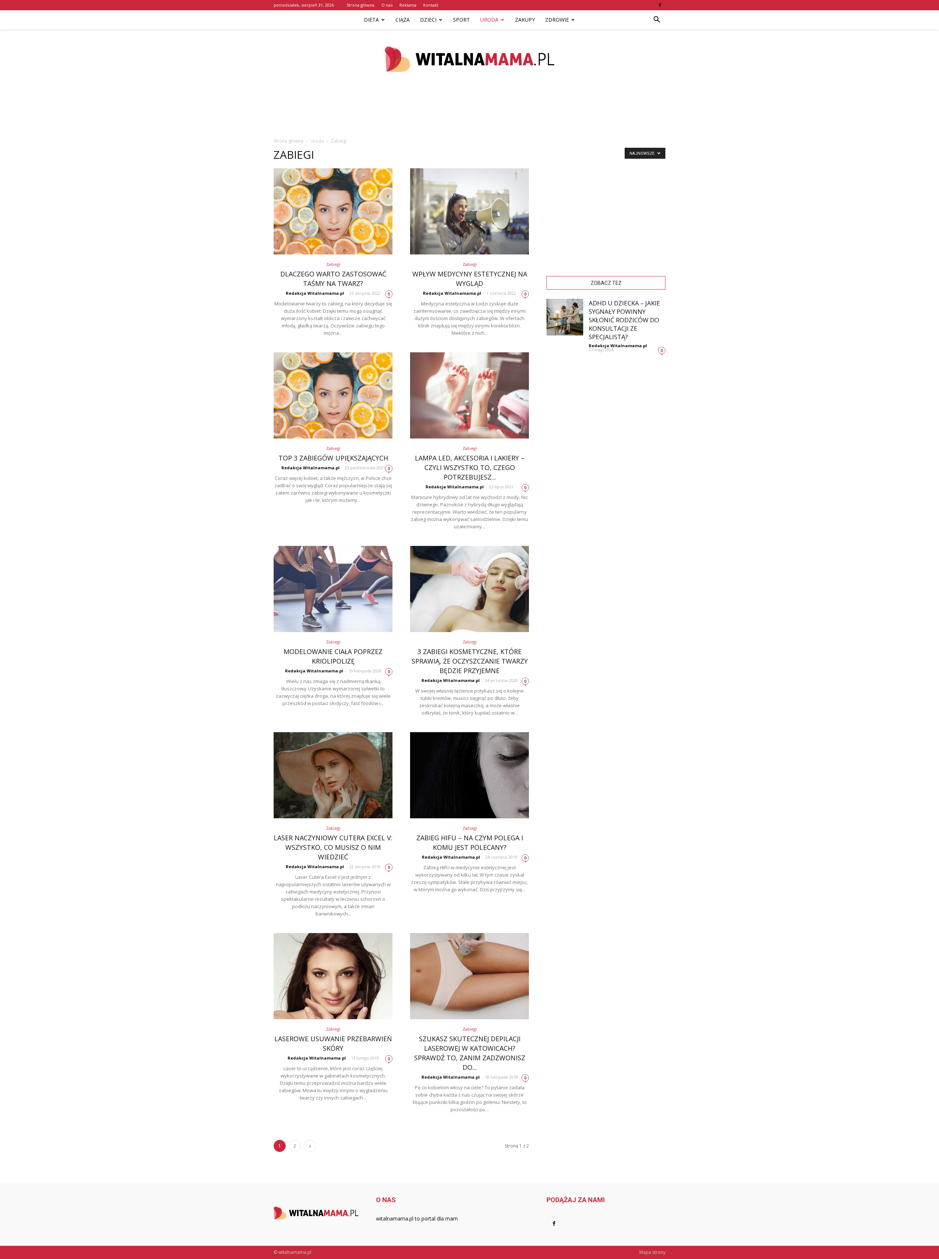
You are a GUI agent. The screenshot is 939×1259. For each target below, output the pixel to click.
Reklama (407, 5)
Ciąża (402, 19)
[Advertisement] (469, 113)
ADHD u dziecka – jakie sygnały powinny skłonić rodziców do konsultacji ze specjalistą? (624, 320)
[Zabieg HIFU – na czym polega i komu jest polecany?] (469, 775)
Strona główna (360, 5)
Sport (461, 19)
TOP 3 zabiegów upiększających (333, 458)
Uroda (489, 19)
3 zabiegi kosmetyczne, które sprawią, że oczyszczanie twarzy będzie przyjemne (470, 661)
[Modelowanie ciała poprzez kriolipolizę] (333, 589)
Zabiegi (333, 264)
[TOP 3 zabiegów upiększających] (333, 395)
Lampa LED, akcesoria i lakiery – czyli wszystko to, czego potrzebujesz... (470, 467)
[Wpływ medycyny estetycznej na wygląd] (469, 211)
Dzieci (428, 19)
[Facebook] (659, 5)
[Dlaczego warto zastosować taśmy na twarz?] (333, 211)
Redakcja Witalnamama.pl (315, 293)
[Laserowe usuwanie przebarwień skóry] (333, 976)
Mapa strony (652, 1252)
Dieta (371, 19)
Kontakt (430, 5)
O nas (386, 5)
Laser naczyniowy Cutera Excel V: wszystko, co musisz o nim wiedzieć (333, 847)
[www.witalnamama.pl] (469, 59)
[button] (656, 20)
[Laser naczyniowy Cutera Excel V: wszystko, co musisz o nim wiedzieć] (333, 775)
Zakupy (525, 19)
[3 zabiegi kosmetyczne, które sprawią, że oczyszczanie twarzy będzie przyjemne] (469, 589)
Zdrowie (557, 19)
